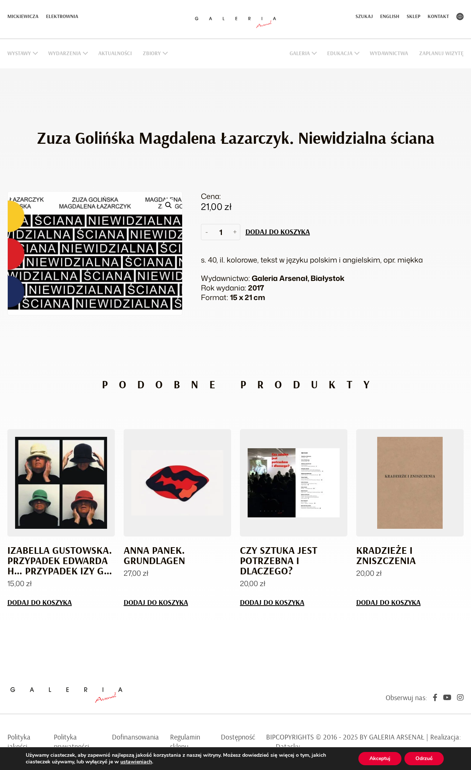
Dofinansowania (135, 737)
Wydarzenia (64, 53)
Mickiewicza (23, 16)
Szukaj (364, 16)
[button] (168, 205)
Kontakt (438, 16)
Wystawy (19, 53)
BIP (271, 737)
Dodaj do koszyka (277, 232)
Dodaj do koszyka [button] (39, 602)
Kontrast (460, 16)
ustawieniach (136, 762)
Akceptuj (379, 758)
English (389, 16)
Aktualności (115, 53)
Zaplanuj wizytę (441, 53)
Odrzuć (424, 758)
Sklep (413, 16)
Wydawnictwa (389, 53)
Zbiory (152, 53)
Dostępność (238, 737)
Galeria (300, 53)
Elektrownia (62, 16)
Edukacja (340, 53)
